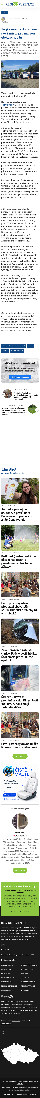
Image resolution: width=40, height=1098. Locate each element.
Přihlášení (10, 955)
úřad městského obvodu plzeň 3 (14, 346)
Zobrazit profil (20, 870)
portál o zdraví (16, 1021)
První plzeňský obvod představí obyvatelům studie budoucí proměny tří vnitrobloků (26, 396)
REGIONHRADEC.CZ (8, 990)
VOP (18, 1084)
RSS (32, 955)
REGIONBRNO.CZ (26, 973)
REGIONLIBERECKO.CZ (9, 986)
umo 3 (5, 351)
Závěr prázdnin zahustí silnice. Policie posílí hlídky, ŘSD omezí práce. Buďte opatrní (19, 655)
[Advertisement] (20, 443)
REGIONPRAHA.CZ (7, 978)
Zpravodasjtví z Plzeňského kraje (12, 473)
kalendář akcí (22, 933)
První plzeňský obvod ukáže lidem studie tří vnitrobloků (19, 745)
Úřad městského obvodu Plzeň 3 (16, 19)
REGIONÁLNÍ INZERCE (20, 911)
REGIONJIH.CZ (6, 973)
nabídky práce (31, 933)
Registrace (17, 955)
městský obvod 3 (17, 351)
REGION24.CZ (25, 990)
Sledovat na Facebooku (20, 377)
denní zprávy (13, 931)
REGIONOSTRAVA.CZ (28, 986)
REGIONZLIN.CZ (26, 978)
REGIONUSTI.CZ (6, 982)
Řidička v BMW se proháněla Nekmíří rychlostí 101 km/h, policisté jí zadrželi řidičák (19, 702)
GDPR (36, 1081)
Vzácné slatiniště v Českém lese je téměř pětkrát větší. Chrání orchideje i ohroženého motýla (14, 411)
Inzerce (3, 955)
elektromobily (8, 104)
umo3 (31, 346)
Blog (4, 12)
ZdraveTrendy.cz (6, 1023)
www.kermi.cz (21, 836)
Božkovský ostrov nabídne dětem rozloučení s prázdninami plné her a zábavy (18, 561)
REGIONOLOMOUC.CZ (28, 982)
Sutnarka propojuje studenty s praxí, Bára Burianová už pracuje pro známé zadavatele (17, 514)
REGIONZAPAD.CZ (7, 969)
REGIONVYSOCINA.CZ (28, 969)
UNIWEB (24, 1007)
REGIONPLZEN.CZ (7, 965)
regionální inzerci (6, 939)
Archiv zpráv (26, 955)
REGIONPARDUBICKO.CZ (29, 965)
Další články (19, 756)
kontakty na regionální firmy (9, 933)
